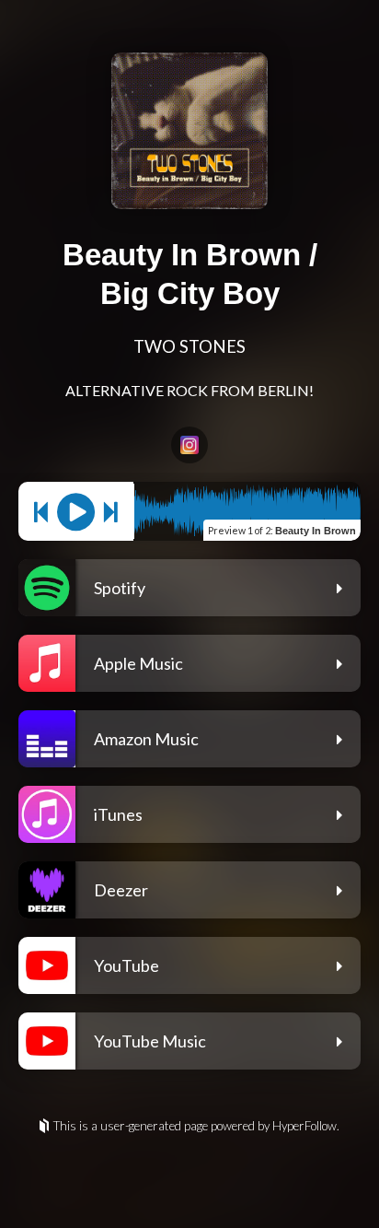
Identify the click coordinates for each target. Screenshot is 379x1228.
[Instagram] (189, 445)
